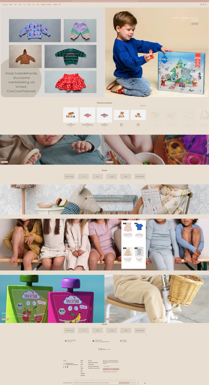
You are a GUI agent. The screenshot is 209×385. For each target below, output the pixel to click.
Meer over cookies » (133, 382)
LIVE (33, 4)
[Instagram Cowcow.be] (65, 367)
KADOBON (43, 4)
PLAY (15, 4)
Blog (59, 4)
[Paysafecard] (140, 383)
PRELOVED (49, 4)
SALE (38, 4)
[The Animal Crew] (70, 115)
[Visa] (138, 383)
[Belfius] (143, 383)
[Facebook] (63, 367)
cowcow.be (108, 349)
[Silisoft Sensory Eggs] (172, 115)
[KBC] (145, 383)
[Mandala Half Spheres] (87, 115)
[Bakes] (121, 115)
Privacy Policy (91, 364)
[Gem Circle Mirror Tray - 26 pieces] (155, 115)
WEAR (10, 4)
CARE (20, 4)
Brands (55, 4)
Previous (63, 129)
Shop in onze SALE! (70, 248)
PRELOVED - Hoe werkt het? (94, 368)
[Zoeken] (206, 4)
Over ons (90, 360)
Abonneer (111, 369)
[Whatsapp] (67, 367)
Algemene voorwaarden (93, 362)
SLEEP (29, 4)
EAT (24, 4)
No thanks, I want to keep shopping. (193, 382)
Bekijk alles (143, 105)
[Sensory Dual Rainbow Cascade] (188, 115)
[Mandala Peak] (104, 115)
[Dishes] (138, 115)
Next (145, 129)
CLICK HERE (104, 202)
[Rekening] (201, 4)
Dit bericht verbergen (124, 382)
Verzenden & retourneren (93, 366)
